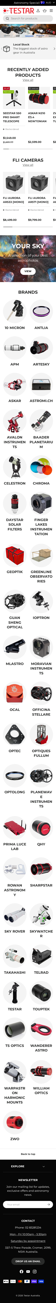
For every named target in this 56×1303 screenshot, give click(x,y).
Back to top (28, 1154)
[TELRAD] (41, 956)
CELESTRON (15, 483)
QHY (41, 844)
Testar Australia (32, 1295)
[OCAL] (14, 693)
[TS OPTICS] (14, 1029)
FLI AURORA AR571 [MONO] (38, 200)
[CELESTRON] (14, 467)
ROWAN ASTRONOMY (14, 890)
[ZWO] (14, 1122)
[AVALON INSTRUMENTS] (14, 421)
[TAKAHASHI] (14, 956)
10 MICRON (15, 328)
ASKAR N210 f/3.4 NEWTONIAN (37, 117)
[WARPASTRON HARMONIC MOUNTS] (14, 1072)
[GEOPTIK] (14, 555)
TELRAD (41, 972)
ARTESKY (41, 364)
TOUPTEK (41, 1009)
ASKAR (15, 401)
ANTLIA (41, 328)
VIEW (28, 271)
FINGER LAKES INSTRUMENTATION (41, 527)
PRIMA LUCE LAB (14, 846)
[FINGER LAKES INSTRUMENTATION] (41, 503)
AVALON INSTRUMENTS (15, 442)
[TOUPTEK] (41, 992)
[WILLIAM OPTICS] (41, 1072)
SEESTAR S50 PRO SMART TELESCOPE (12, 117)
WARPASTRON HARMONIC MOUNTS (14, 1095)
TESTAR (15, 1009)
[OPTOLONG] (14, 775)
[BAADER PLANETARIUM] (41, 421)
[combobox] (28, 18)
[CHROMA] (41, 467)
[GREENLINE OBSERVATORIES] (41, 555)
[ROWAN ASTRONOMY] (14, 869)
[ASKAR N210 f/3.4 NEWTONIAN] (39, 98)
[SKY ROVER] (14, 915)
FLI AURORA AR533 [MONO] (13, 200)
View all (28, 80)
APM (14, 364)
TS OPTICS (14, 1046)
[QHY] (41, 827)
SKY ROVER (14, 931)
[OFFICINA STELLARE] (41, 693)
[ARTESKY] (41, 348)
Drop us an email (28, 1261)
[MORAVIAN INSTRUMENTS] (41, 647)
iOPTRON (41, 618)
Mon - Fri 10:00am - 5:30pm (28, 1234)
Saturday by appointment (28, 1241)
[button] (44, 10)
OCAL (15, 710)
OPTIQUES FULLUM (41, 753)
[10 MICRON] (14, 311)
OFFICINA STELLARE (41, 712)
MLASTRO (15, 664)
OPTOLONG (14, 792)
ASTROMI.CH (41, 401)
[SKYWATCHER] (41, 915)
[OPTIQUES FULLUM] (41, 734)
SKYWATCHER (41, 933)
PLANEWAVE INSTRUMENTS (41, 799)
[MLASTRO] (14, 647)
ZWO (14, 1139)
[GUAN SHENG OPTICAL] (14, 601)
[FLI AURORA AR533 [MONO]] (14, 183)
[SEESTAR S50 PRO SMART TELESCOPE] (14, 98)
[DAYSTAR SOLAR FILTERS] (14, 503)
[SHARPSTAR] (41, 869)
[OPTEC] (14, 734)
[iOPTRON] (41, 601)
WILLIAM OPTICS (41, 1090)
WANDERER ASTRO (41, 1048)
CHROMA (41, 483)
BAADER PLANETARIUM (41, 442)
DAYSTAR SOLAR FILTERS (14, 524)
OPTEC (15, 751)
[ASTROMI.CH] (41, 384)
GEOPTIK (15, 572)
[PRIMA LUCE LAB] (14, 827)
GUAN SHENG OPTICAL (15, 622)
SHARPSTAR (41, 885)
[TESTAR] (14, 992)
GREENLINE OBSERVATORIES (41, 576)
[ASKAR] (14, 384)
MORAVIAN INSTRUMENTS (41, 668)
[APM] (14, 348)
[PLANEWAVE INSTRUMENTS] (41, 775)
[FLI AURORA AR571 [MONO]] (39, 183)
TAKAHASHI (15, 972)
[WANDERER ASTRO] (41, 1029)
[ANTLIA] (41, 311)
